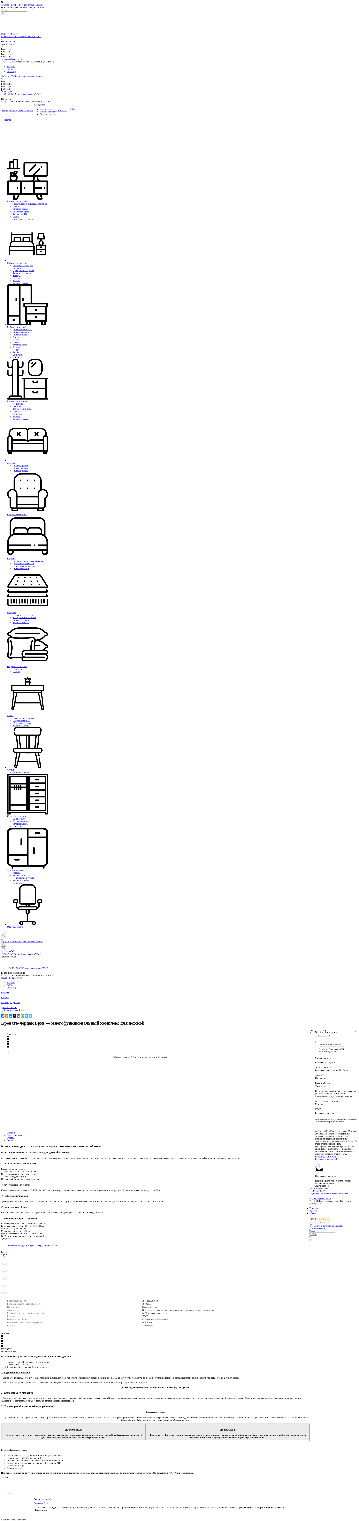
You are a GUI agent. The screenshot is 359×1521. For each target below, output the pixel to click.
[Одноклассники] (6, 1016)
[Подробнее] (355, 1031)
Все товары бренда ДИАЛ (327, 1159)
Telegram (11, 66)
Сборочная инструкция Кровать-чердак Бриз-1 (29, 1245)
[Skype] (26, 1016)
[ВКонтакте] (2, 1016)
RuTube (10, 69)
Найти (313, 1234)
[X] (14, 1016)
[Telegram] (30, 1016)
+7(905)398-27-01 (10, 34)
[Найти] (3, 13)
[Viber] (18, 1016)
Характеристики (15, 1135)
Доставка (11, 1140)
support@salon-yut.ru (12, 59)
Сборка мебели (41, 1503)
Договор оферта (317, 1228)
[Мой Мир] (10, 1016)
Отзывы (10, 1138)
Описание (11, 1133)
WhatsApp (11, 71)
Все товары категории (325, 1156)
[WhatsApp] (22, 1016)
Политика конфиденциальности (328, 1226)
